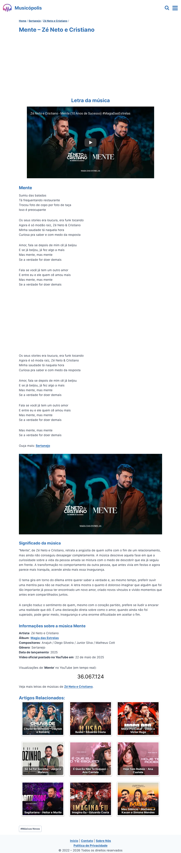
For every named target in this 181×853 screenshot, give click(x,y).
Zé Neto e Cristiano (78, 686)
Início (74, 841)
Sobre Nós (103, 841)
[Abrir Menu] (175, 8)
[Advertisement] (90, 64)
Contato (87, 841)
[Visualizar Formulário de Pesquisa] (167, 8)
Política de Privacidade (90, 845)
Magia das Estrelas (45, 638)
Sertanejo (43, 445)
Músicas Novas (30, 828)
